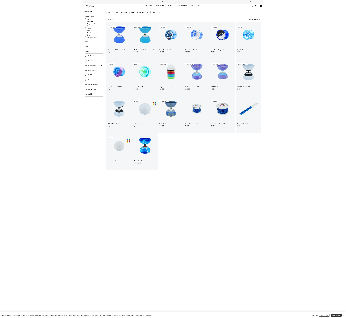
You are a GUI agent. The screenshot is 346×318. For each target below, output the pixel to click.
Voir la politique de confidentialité (141, 315)
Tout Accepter (336, 315)
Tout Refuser (324, 315)
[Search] (252, 6)
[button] (261, 6)
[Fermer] (344, 315)
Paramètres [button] (314, 315)
